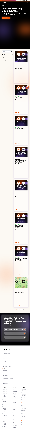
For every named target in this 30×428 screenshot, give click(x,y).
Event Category (4, 60)
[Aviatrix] (4, 2)
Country (3, 57)
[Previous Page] (16, 309)
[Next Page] (25, 309)
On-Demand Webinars (5, 17)
